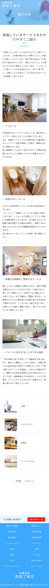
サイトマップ (36, 566)
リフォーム (28, 481)
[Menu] (45, 3)
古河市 (18, 481)
